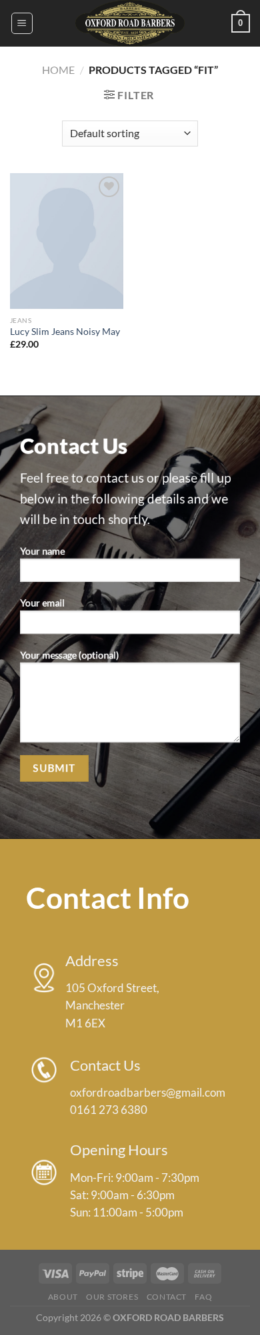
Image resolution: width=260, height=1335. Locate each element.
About (63, 1297)
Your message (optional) (69, 654)
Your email (42, 603)
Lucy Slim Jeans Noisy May (65, 331)
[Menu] (22, 23)
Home (58, 69)
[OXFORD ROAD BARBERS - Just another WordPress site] (130, 23)
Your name (42, 551)
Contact (167, 1297)
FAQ (203, 1297)
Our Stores (112, 1297)
